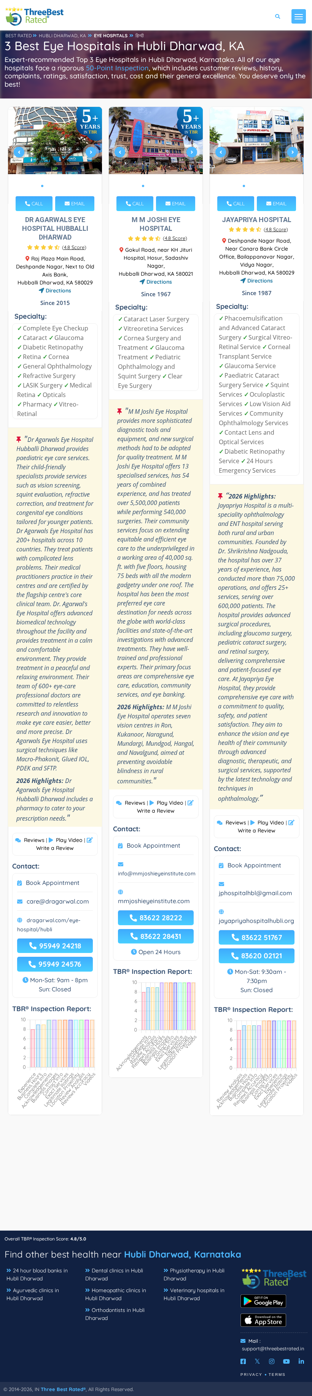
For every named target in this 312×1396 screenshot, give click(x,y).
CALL (36, 203)
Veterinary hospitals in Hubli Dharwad (194, 1294)
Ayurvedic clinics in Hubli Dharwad (32, 1294)
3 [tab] (54, 186)
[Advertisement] (156, 1177)
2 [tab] (48, 186)
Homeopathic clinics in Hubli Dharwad (115, 1294)
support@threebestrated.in (273, 1348)
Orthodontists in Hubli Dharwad (115, 1314)
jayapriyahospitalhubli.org (256, 920)
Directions (57, 290)
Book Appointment (53, 882)
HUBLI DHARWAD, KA (62, 35)
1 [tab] (42, 186)
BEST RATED (18, 35)
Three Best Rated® (63, 1389)
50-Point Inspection (117, 68)
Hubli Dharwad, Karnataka (182, 1254)
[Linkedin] (301, 1361)
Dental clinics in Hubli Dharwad (114, 1274)
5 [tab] (66, 186)
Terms (277, 1374)
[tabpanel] (55, 155)
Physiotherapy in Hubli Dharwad (194, 1274)
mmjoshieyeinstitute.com (154, 901)
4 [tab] (60, 186)
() (74, 247)
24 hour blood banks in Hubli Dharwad (37, 1274)
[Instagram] (271, 1361)
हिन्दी (139, 35)
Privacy (251, 1374)
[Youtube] (286, 1361)
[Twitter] (257, 1361)
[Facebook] (243, 1361)
